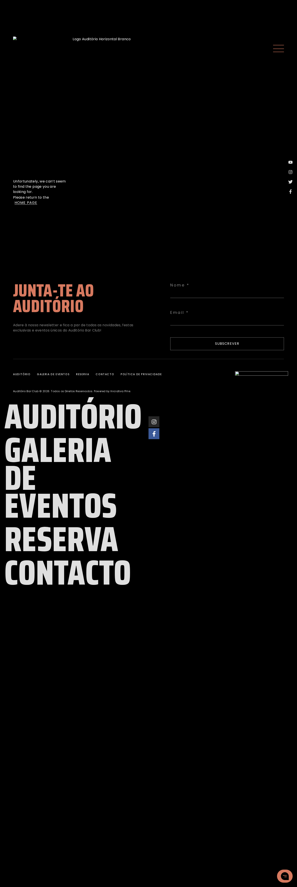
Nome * (179, 285)
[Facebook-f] (153, 433)
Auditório (21, 374)
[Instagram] (153, 421)
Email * (179, 312)
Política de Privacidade (141, 374)
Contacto (105, 374)
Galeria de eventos (53, 374)
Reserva (82, 374)
